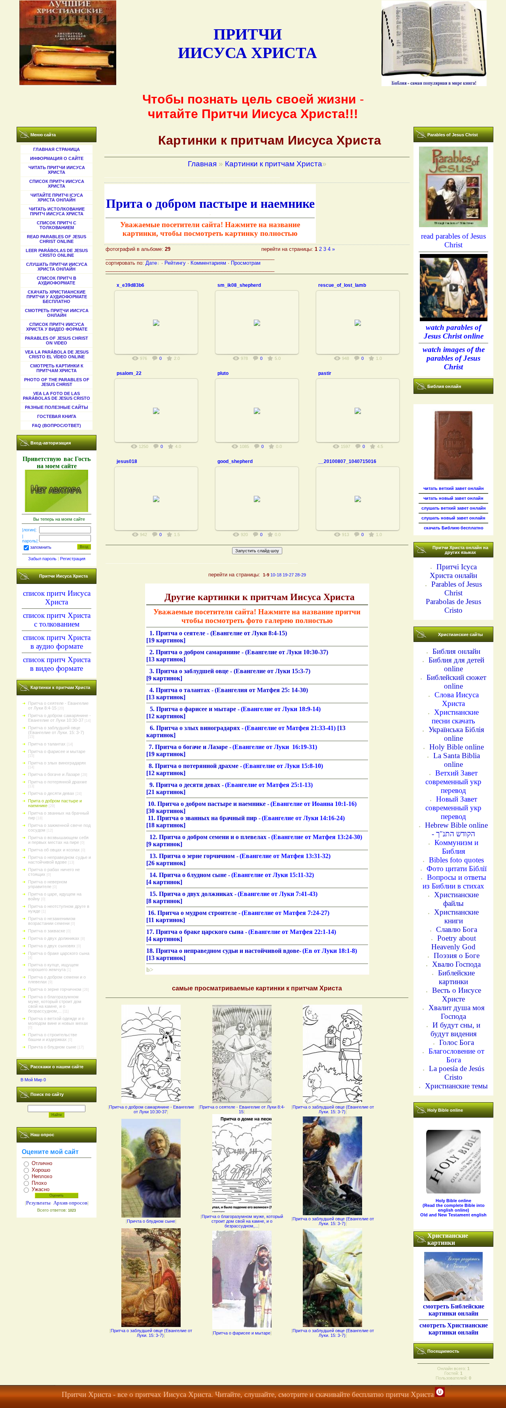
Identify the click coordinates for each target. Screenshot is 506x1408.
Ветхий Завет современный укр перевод (453, 781)
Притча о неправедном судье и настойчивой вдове (59, 859)
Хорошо (41, 1170)
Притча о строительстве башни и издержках (52, 1037)
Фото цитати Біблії (457, 868)
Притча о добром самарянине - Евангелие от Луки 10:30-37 (59, 718)
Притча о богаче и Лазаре (54, 774)
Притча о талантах (47, 744)
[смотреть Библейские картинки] (453, 1298)
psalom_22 (129, 373)
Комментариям (208, 263)
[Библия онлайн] (453, 479)
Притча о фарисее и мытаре (56, 751)
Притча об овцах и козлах (54, 849)
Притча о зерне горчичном (54, 989)
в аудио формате (56, 646)
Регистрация (72, 558)
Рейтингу (175, 263)
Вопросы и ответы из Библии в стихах (454, 881)
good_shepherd (235, 461)
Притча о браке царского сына (58, 953)
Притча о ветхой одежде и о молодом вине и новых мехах (58, 1021)
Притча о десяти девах (51, 793)
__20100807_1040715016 (347, 461)
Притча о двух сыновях (52, 945)
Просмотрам (246, 263)
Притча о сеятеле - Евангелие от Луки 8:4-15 (242, 1109)
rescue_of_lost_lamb (342, 285)
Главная (202, 164)
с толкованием (56, 624)
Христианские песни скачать (455, 716)
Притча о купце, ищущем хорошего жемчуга (53, 967)
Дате (151, 263)
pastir (324, 373)
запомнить (40, 547)
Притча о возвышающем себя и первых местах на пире (58, 840)
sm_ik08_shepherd (239, 285)
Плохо (39, 1183)
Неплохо (42, 1176)
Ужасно (40, 1189)
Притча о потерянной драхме (57, 781)
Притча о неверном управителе (47, 884)
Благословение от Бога (456, 1055)
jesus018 (127, 461)
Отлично (42, 1163)
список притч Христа (57, 615)
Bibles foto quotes (456, 860)
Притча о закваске (46, 930)
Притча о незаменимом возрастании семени (52, 921)
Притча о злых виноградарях (57, 762)
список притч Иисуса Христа (57, 597)
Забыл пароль (42, 558)
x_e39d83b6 (130, 285)
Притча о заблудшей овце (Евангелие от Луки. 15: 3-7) (56, 730)
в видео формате (56, 668)
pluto (222, 373)
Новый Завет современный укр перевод (453, 808)
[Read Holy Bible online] (453, 1192)
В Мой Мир (31, 1079)
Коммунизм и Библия (456, 846)
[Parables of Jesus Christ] (453, 225)
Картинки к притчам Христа (273, 164)
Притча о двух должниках (53, 938)
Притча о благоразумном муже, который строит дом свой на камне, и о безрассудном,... (54, 1003)
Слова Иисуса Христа (456, 699)
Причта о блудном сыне (52, 1047)
